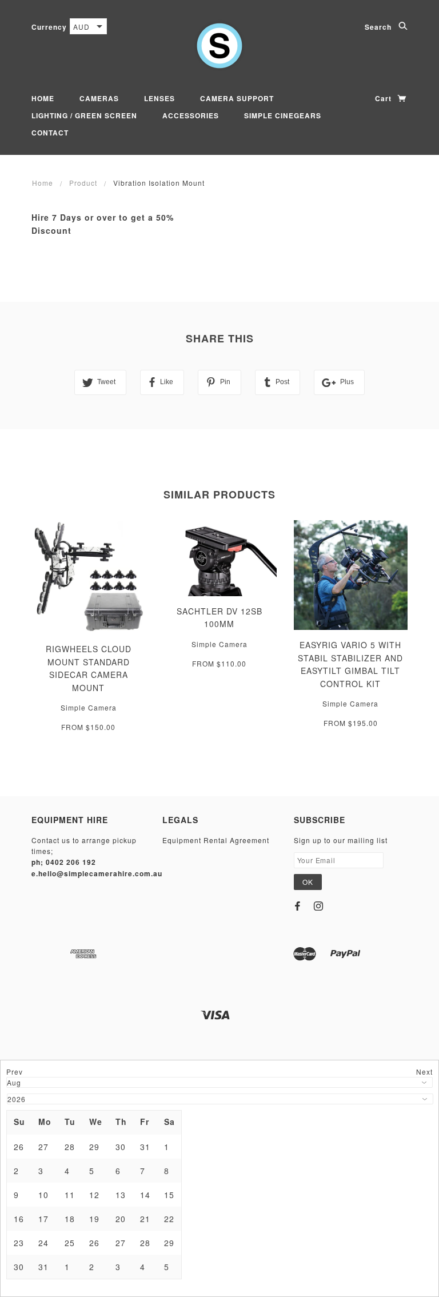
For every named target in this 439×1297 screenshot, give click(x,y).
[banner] (219, 45)
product (83, 182)
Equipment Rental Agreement (215, 840)
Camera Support (237, 98)
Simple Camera (89, 707)
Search (379, 27)
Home (42, 98)
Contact (50, 132)
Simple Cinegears (282, 115)
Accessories (190, 115)
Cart (384, 98)
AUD (81, 26)
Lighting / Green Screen (84, 115)
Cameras (99, 98)
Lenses (159, 98)
